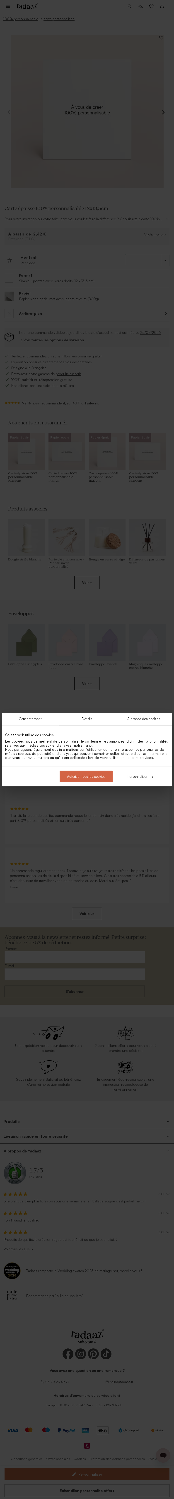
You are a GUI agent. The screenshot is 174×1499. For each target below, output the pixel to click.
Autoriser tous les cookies (86, 776)
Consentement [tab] (30, 718)
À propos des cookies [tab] (143, 718)
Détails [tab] (87, 718)
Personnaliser (137, 776)
